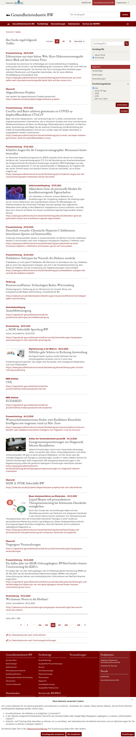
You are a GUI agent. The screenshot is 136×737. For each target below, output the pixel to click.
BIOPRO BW (86, 2)
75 (70, 41)
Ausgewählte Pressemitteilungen (50, 664)
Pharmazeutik (44, 677)
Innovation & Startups (109, 666)
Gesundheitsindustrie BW (104, 2)
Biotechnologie (11, 664)
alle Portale (99, 57)
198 (78, 625)
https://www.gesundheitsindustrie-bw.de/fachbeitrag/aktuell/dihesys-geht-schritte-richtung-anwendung (45, 368)
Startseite (10, 32)
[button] (127, 84)
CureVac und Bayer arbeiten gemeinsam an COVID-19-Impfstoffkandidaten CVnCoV (39, 113)
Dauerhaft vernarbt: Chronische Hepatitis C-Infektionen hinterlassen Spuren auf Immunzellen (40, 232)
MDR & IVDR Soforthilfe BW (25, 483)
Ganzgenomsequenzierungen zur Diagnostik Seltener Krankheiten (56, 444)
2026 (97, 93)
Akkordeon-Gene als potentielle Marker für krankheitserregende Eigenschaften (55, 191)
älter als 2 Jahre (101, 98)
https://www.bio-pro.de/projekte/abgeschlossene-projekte (33, 99)
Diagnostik (42, 681)
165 (46, 625)
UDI (9, 382)
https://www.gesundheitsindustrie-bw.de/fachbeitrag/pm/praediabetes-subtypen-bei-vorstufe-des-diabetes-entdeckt (46, 271)
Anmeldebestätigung (18, 310)
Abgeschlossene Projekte (20, 92)
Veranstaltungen (58, 24)
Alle (96, 88)
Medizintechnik (11, 667)
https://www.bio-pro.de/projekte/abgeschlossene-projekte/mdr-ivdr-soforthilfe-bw (44, 487)
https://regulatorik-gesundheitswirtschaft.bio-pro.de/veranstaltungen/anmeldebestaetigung (27, 316)
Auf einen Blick (11, 660)
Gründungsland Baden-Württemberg (19, 677)
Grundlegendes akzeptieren (53, 734)
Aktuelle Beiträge (45, 660)
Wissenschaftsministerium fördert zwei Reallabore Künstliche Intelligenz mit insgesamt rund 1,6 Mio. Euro (43, 421)
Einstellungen (127, 734)
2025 (97, 96)
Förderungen (97, 75)
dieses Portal (100, 55)
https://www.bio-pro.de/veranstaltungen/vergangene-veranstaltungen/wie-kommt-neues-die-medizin (44, 608)
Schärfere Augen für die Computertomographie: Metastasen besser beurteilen (46, 152)
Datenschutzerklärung (37, 728)
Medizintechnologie (45, 674)
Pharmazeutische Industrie (15, 670)
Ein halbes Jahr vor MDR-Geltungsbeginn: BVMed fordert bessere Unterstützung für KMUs (46, 565)
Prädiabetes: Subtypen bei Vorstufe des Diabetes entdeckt (40, 258)
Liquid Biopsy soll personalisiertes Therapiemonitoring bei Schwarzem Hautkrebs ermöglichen (57, 503)
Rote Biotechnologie (46, 670)
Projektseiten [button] (121, 2)
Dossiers (42, 667)
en (128, 24)
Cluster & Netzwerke (13, 684)
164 (40, 625)
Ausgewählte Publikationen (48, 688)
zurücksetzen (122, 105)
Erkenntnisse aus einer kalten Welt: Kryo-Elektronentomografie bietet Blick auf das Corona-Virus (44, 58)
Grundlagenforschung (46, 684)
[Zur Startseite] (30, 14)
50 (64, 41)
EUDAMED (14, 401)
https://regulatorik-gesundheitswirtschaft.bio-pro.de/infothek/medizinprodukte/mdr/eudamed (29, 406)
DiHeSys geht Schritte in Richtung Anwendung (58, 352)
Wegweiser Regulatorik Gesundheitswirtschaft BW (110, 661)
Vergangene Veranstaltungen (23, 544)
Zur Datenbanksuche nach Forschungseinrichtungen (32, 640)
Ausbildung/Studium (13, 674)
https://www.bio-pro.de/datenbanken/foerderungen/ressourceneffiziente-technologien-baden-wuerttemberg (46, 297)
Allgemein (96, 67)
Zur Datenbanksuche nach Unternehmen (27, 635)
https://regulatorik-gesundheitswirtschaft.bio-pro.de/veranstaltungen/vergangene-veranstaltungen (44, 549)
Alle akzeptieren (73, 734)
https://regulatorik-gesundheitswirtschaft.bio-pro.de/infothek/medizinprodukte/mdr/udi (27, 387)
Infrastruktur (11, 681)
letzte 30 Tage (100, 91)
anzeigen (124, 111)
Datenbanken (74, 24)
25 (57, 41)
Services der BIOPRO (91, 24)
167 (59, 625)
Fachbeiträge (42, 24)
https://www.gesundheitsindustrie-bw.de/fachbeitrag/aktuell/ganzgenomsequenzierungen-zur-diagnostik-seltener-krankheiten (43, 468)
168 (66, 625)
